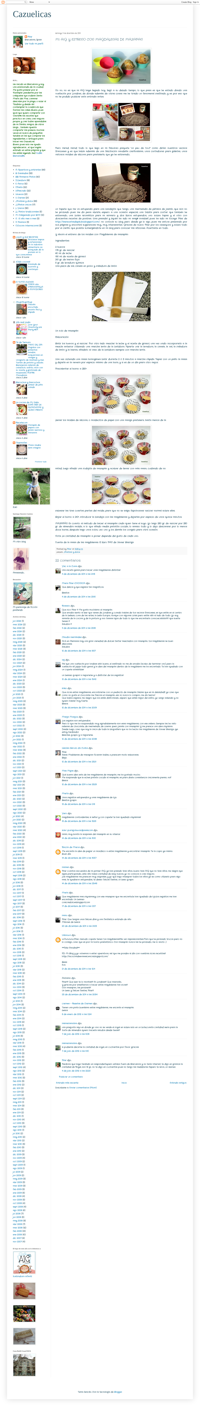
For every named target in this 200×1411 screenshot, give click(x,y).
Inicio (124, 1082)
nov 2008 (17, 1199)
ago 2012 (17, 1070)
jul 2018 (16, 882)
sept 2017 (17, 900)
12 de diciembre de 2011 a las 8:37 (79, 650)
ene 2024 (17, 680)
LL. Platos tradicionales (27, 211)
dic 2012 (17, 1056)
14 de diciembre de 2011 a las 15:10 (79, 838)
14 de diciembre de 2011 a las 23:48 (79, 883)
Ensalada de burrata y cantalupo (34, 267)
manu (64, 915)
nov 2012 (17, 1060)
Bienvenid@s (19, 155)
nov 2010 (17, 1119)
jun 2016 (16, 931)
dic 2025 (17, 634)
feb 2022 (17, 753)
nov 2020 (17, 802)
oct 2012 (17, 1063)
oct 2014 (17, 990)
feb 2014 (17, 1015)
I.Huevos (20, 194)
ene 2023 (17, 715)
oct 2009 (17, 1161)
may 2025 (18, 642)
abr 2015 (17, 969)
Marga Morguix (70, 716)
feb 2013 (17, 1049)
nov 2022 (17, 722)
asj (63, 659)
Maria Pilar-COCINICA (73, 583)
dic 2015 (17, 948)
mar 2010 (17, 1144)
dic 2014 (17, 983)
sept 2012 (17, 1067)
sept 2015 (17, 959)
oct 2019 (17, 847)
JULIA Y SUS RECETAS (27, 237)
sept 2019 (17, 851)
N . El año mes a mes (26, 218)
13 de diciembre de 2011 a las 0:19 (78, 804)
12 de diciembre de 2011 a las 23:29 (79, 784)
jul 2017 (16, 906)
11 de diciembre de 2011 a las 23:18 (79, 628)
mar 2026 (17, 624)
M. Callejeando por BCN (28, 215)
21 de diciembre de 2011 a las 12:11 (78, 968)
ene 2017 (17, 913)
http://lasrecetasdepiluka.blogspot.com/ (77, 221)
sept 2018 (17, 875)
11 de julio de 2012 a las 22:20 (76, 1070)
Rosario (66, 605)
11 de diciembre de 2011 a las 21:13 (78, 574)
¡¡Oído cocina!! (23, 261)
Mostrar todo (41, 462)
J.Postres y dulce (72, 552)
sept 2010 (17, 1126)
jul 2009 (16, 1171)
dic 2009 (17, 1154)
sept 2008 (18, 1206)
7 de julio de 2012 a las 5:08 (75, 1034)
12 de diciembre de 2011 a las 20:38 (79, 739)
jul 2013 (16, 1035)
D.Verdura (21, 180)
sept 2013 (17, 1028)
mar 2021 (17, 788)
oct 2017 (17, 896)
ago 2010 (17, 1130)
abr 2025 (17, 645)
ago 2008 (17, 1210)
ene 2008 (17, 1234)
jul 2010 (16, 1133)
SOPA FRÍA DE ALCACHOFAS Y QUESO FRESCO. (35, 407)
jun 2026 (17, 621)
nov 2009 (17, 1158)
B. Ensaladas (22, 173)
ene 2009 (17, 1192)
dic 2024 (17, 659)
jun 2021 (16, 777)
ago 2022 (17, 732)
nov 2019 (17, 844)
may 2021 (17, 781)
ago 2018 (17, 879)
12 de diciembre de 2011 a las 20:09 (79, 707)
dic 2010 (17, 1116)
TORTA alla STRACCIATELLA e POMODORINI (35, 287)
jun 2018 (16, 886)
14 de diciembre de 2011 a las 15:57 (79, 857)
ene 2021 (17, 795)
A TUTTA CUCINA (25, 282)
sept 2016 (17, 920)
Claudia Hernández (72, 637)
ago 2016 (17, 924)
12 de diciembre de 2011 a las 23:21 (79, 761)
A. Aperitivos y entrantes (28, 169)
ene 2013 (17, 1053)
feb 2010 (17, 1147)
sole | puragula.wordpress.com (77, 830)
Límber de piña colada (35, 386)
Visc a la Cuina (69, 566)
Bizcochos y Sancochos (28, 382)
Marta (65, 793)
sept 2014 (17, 994)
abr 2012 (17, 1074)
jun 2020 (17, 819)
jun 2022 (17, 739)
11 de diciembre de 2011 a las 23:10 (79, 596)
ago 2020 (17, 812)
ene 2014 (17, 1018)
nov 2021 (17, 764)
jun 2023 (17, 697)
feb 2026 (17, 628)
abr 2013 (17, 1042)
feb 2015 (17, 976)
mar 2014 (17, 1011)
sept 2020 (18, 809)
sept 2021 (17, 770)
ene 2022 (17, 757)
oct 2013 (17, 1025)
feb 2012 (17, 1081)
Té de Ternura (23, 342)
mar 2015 (17, 973)
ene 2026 (17, 631)
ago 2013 (17, 1032)
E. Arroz (20, 183)
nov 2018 (17, 868)
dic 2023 (17, 683)
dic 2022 (17, 718)
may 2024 (18, 669)
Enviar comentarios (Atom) (83, 1087)
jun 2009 (17, 1175)
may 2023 (18, 701)
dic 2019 (17, 840)
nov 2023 (17, 687)
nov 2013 (17, 1022)
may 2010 (17, 1137)
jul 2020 (16, 816)
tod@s (39, 153)
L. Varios (20, 208)
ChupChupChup (24, 302)
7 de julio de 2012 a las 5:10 (75, 1051)
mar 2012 (17, 1077)
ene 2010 (17, 1150)
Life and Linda (23, 322)
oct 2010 (17, 1123)
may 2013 (17, 1039)
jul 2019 (16, 854)
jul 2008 (16, 1213)
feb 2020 (17, 833)
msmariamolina (69, 1023)
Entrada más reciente (67, 1082)
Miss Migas (67, 770)
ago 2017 (17, 903)
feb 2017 (17, 910)
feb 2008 (17, 1231)
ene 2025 (17, 655)
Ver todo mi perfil (34, 43)
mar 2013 (17, 1046)
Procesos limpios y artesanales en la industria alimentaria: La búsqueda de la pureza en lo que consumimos (30, 247)
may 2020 (18, 823)
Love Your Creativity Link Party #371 (35, 327)
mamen (65, 867)
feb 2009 (17, 1189)
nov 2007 (17, 1241)
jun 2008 (17, 1217)
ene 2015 (17, 980)
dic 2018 (17, 865)
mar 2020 (17, 830)
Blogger (118, 1391)
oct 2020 (17, 805)
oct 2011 (17, 1095)
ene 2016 (17, 945)
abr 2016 (17, 934)
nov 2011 (17, 1091)
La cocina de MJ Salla (27, 402)
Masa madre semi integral (34, 446)
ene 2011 (17, 1112)
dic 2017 (17, 889)
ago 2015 (17, 962)
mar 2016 (17, 938)
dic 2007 (17, 1238)
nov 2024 (17, 662)
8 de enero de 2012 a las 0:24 (77, 1014)
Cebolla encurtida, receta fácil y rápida (34, 308)
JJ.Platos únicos (23, 204)
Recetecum (21, 422)
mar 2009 (17, 1185)
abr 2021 (17, 784)
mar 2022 (17, 749)
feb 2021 (17, 791)
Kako (64, 688)
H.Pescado (21, 190)
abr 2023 (17, 704)
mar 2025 (17, 648)
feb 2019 (17, 861)
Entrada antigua (178, 1082)
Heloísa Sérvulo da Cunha (75, 748)
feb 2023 (17, 711)
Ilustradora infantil (22, 1276)
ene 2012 (17, 1084)
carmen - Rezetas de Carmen (77, 1003)
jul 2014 (16, 1001)
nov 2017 (17, 892)
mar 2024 (18, 676)
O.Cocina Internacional (27, 225)
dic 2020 (17, 798)
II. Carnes (20, 197)
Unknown (66, 935)
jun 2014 (17, 1004)
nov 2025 (17, 638)
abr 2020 (17, 826)
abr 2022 (17, 746)
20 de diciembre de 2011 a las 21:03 (79, 926)
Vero (64, 813)
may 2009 (17, 1178)
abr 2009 (17, 1182)
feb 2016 (17, 941)
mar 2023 (17, 708)
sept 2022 (18, 729)
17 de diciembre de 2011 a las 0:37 (79, 906)
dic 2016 (17, 917)
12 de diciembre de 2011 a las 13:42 (79, 679)
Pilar (64, 1060)
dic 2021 (17, 760)
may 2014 (17, 1007)
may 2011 (17, 1102)
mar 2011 (17, 1105)
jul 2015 (16, 966)
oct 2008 (17, 1203)
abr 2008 (17, 1224)
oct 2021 (17, 767)
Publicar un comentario (71, 1076)
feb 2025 (17, 652)
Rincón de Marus (71, 847)
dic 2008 (17, 1196)
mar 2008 (17, 1227)
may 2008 (18, 1220)
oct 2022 (17, 725)
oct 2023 (17, 690)
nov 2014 (17, 987)
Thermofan (21, 442)
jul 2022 (16, 736)
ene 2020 (17, 837)
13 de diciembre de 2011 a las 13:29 (79, 821)
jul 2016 (16, 927)
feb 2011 (16, 1109)
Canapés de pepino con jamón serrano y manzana (36, 429)
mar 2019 (17, 858)
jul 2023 (16, 694)
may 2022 (18, 743)
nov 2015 (17, 952)
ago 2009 (17, 1168)
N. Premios (21, 222)
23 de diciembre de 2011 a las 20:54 (80, 994)
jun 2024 (17, 666)
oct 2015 (17, 955)
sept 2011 (17, 1098)
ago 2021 (17, 774)
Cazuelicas (32, 14)
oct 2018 (17, 872)
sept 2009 (18, 1164)
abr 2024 (17, 673)
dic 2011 (16, 1088)
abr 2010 (17, 1140)
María (65, 892)
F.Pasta (19, 187)
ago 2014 (17, 997)
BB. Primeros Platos (25, 176)
